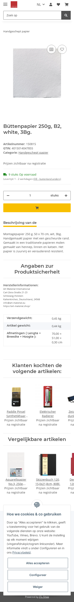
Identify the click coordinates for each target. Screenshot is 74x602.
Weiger (38, 586)
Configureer (37, 575)
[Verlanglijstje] (58, 4)
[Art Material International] (14, 4)
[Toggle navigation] (5, 2)
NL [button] (39, 4)
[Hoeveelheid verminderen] (8, 195)
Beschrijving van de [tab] (20, 223)
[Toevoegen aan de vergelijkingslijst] (51, 49)
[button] (50, 4)
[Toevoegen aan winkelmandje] (37, 207)
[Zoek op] (66, 15)
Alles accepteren (38, 563)
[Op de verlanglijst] (62, 49)
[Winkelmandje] (66, 4)
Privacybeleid (21, 552)
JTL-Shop (44, 597)
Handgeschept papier (33, 152)
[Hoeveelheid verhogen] (66, 195)
